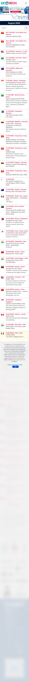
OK (15, 366)
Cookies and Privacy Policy (14, 365)
